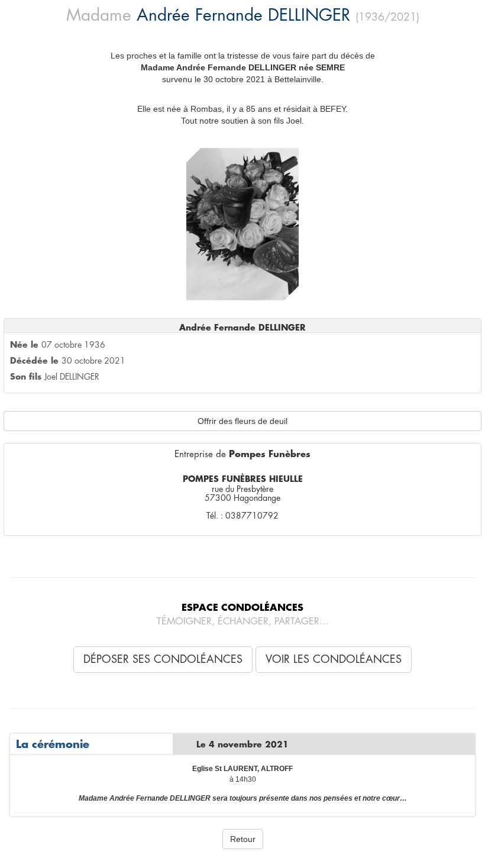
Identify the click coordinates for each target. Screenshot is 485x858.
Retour (243, 839)
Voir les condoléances (334, 659)
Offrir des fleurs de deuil (242, 421)
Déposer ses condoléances (162, 659)
